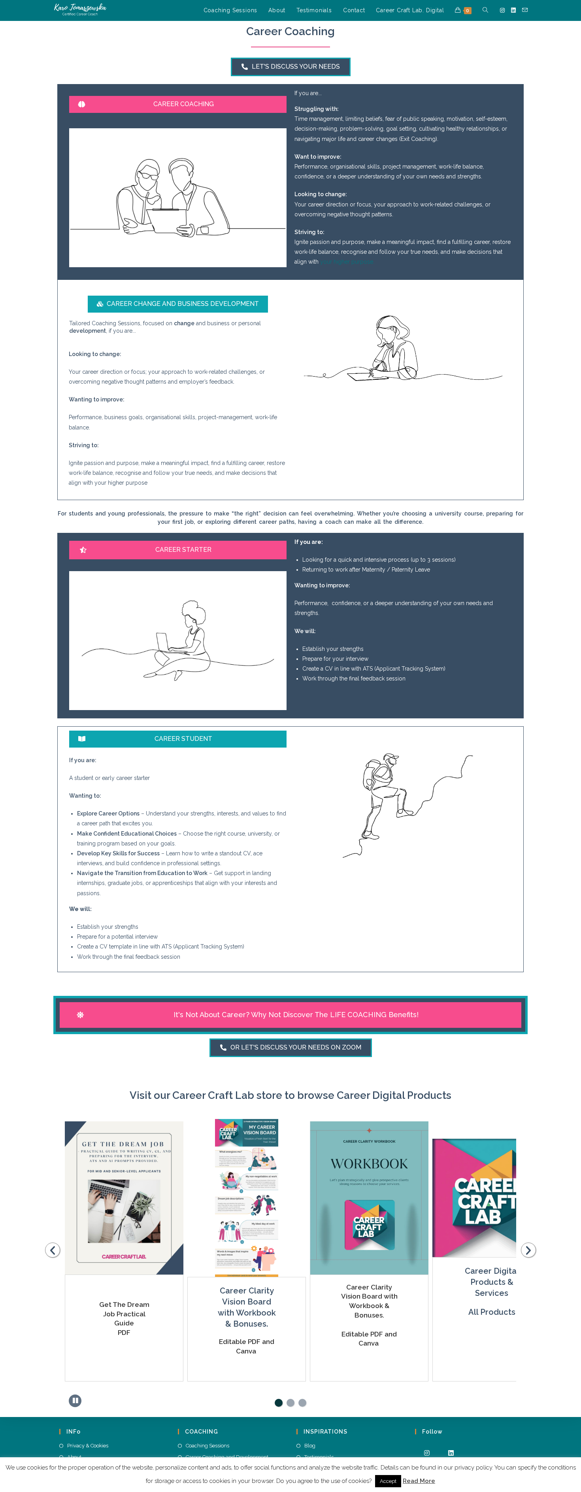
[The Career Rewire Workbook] (491, 1197)
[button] (291, 67)
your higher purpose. (347, 262)
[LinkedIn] (451, 1453)
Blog (309, 1446)
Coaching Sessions (207, 1446)
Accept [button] (388, 1481)
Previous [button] (52, 1250)
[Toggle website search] (485, 10)
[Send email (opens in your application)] (525, 10)
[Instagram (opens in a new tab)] (502, 10)
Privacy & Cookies (87, 1446)
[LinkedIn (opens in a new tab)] (513, 10)
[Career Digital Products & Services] (369, 1188)
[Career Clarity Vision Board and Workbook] (124, 1198)
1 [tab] (279, 1403)
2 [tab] (290, 1403)
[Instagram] (427, 1453)
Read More (419, 1481)
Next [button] (528, 1250)
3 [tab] (302, 1403)
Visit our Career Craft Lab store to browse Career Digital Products (290, 1095)
